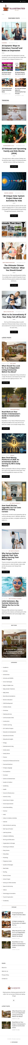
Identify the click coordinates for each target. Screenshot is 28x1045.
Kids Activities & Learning (15, 598)
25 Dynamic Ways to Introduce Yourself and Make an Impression (12, 48)
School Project (6, 879)
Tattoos (5, 889)
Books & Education (7, 699)
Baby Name (6, 692)
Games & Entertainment (9, 778)
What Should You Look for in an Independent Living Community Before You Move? (11, 369)
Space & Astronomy (8, 886)
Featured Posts (14, 18)
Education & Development (9, 732)
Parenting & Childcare (8, 846)
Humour (5, 811)
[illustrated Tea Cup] (14, 7)
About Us (4, 967)
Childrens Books (7, 707)
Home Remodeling (7, 807)
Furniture (5, 775)
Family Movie (6, 753)
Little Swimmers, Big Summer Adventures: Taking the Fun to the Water (10, 604)
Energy (5, 742)
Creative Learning (8, 193)
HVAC (4, 814)
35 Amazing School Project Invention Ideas (7, 90)
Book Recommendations (9, 696)
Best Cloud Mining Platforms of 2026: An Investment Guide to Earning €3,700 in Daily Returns (11, 462)
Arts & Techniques (7, 681)
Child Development (14, 107)
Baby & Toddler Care (9, 311)
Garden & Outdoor (7, 782)
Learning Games (7, 832)
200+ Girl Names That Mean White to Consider (14, 113)
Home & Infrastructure (8, 793)
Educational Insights (8, 739)
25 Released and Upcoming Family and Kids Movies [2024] (14, 151)
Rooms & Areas (7, 875)
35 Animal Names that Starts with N (20, 73)
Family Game (6, 750)
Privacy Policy (5, 975)
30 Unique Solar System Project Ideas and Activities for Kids (14, 198)
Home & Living (6, 796)
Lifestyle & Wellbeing (8, 836)
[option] (14, 643)
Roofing (5, 872)
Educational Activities (8, 735)
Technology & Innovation (9, 893)
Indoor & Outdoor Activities (10, 818)
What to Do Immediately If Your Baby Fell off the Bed (14, 315)
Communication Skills (8, 717)
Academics (4, 42)
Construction (6, 721)
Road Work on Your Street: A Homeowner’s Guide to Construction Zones (11, 415)
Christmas (5, 710)
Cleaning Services (7, 714)
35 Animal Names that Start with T (14, 229)
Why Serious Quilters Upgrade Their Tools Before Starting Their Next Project (10, 556)
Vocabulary (6, 900)
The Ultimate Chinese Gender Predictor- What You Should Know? (14, 267)
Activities (5, 671)
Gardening (5, 785)
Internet (5, 821)
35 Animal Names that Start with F (6, 73)
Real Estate (13, 363)
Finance (12, 455)
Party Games (6, 850)
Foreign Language (7, 768)
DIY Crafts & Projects (15, 503)
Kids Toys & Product (8, 829)
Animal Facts (14, 225)
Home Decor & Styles (8, 800)
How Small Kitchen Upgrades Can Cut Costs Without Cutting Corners (11, 508)
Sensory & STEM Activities (9, 882)
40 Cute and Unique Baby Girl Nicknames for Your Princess (20, 91)
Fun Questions (6, 771)
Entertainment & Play (8, 145)
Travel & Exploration (8, 897)
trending (5, 100)
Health (4, 789)
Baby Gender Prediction (9, 262)
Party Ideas (6, 854)
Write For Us (5, 971)
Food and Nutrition (7, 764)
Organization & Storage (9, 843)
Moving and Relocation (9, 839)
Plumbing (5, 857)
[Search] (20, 1)
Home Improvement (15, 409)
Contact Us (4, 978)
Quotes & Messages (8, 864)
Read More (14, 166)
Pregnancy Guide (7, 861)
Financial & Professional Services (11, 760)
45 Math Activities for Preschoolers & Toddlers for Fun (19, 923)
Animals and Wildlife (8, 678)
